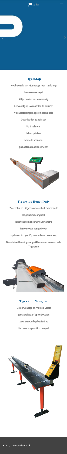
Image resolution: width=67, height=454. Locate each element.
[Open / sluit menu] (61, 5)
